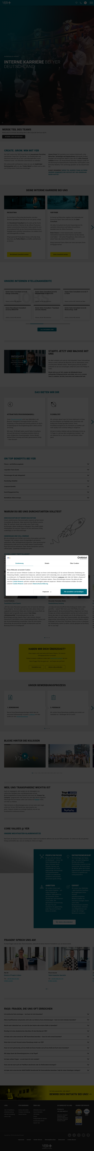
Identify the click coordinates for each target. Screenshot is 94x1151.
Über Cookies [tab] (74, 563)
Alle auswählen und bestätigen (74, 591)
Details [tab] (47, 563)
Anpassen (46, 591)
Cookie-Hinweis (18, 581)
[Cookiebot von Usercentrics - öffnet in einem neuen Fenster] (79, 558)
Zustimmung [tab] (19, 563)
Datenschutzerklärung (40, 583)
